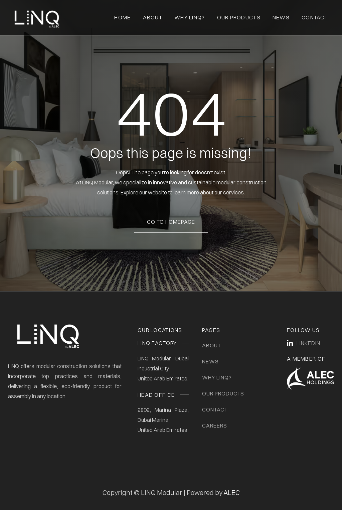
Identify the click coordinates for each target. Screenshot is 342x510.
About (152, 17)
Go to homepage (171, 221)
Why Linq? (189, 17)
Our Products (239, 17)
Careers (214, 425)
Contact (315, 17)
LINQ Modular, (155, 358)
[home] (37, 17)
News (281, 17)
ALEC (231, 492)
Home (122, 17)
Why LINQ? (217, 377)
